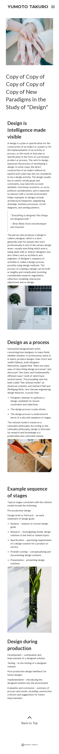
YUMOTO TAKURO (28, 6)
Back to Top (29, 723)
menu (53, 6)
